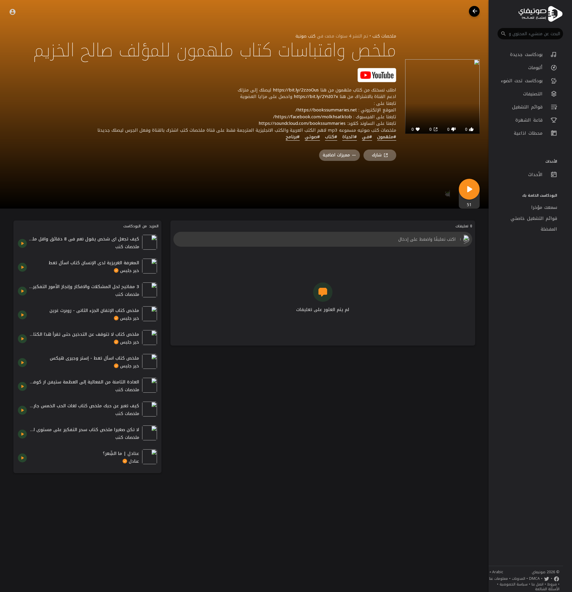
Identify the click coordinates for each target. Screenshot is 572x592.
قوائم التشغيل (528, 107)
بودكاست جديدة (527, 54)
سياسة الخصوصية (514, 584)
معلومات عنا (498, 578)
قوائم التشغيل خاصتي (534, 218)
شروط (552, 584)
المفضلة (549, 229)
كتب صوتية (305, 36)
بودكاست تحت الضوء (523, 81)
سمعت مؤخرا (544, 207)
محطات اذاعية (529, 133)
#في (367, 137)
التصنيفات (534, 94)
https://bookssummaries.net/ (326, 110)
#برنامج (293, 137)
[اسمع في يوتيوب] (377, 74)
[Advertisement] (87, 519)
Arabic (497, 572)
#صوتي (312, 137)
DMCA (534, 578)
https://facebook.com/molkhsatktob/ (312, 117)
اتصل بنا (537, 584)
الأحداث (536, 174)
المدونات (518, 578)
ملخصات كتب (384, 36)
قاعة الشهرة (530, 120)
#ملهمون (386, 137)
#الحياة (349, 137)
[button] (530, 33)
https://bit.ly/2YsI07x (316, 96)
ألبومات (536, 67)
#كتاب (331, 137)
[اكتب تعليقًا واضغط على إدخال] (322, 239)
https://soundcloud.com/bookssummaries (302, 123)
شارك (377, 155)
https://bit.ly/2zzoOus (296, 90)
